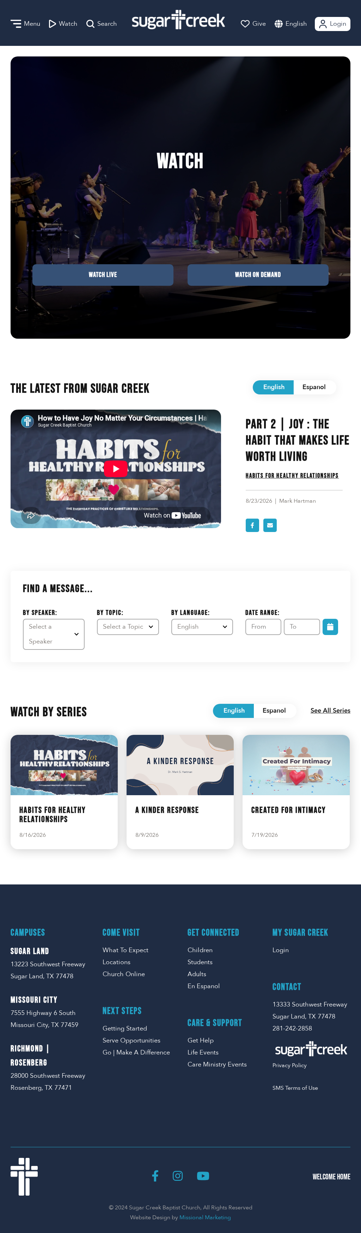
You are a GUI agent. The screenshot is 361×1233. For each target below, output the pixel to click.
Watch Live (103, 275)
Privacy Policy (290, 1065)
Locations (116, 962)
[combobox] (303, 23)
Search (107, 24)
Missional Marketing (205, 1217)
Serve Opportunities (131, 1040)
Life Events (203, 1052)
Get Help (201, 1040)
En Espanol (204, 986)
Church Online (124, 974)
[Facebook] (155, 1176)
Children (200, 950)
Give (259, 23)
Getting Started (125, 1028)
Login (338, 23)
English (296, 23)
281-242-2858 (292, 1028)
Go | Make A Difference (136, 1052)
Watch (68, 24)
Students (200, 962)
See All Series (330, 710)
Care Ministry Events (217, 1064)
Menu (32, 24)
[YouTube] (203, 1176)
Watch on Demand (258, 275)
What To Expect (125, 950)
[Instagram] (178, 1176)
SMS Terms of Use (295, 1088)
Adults (197, 974)
